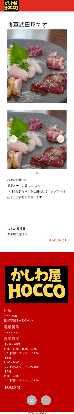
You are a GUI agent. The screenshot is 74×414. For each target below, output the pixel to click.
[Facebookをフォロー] (46, 400)
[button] (37, 173)
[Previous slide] (13, 138)
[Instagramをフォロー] (32, 400)
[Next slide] (60, 138)
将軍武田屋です (58, 240)
